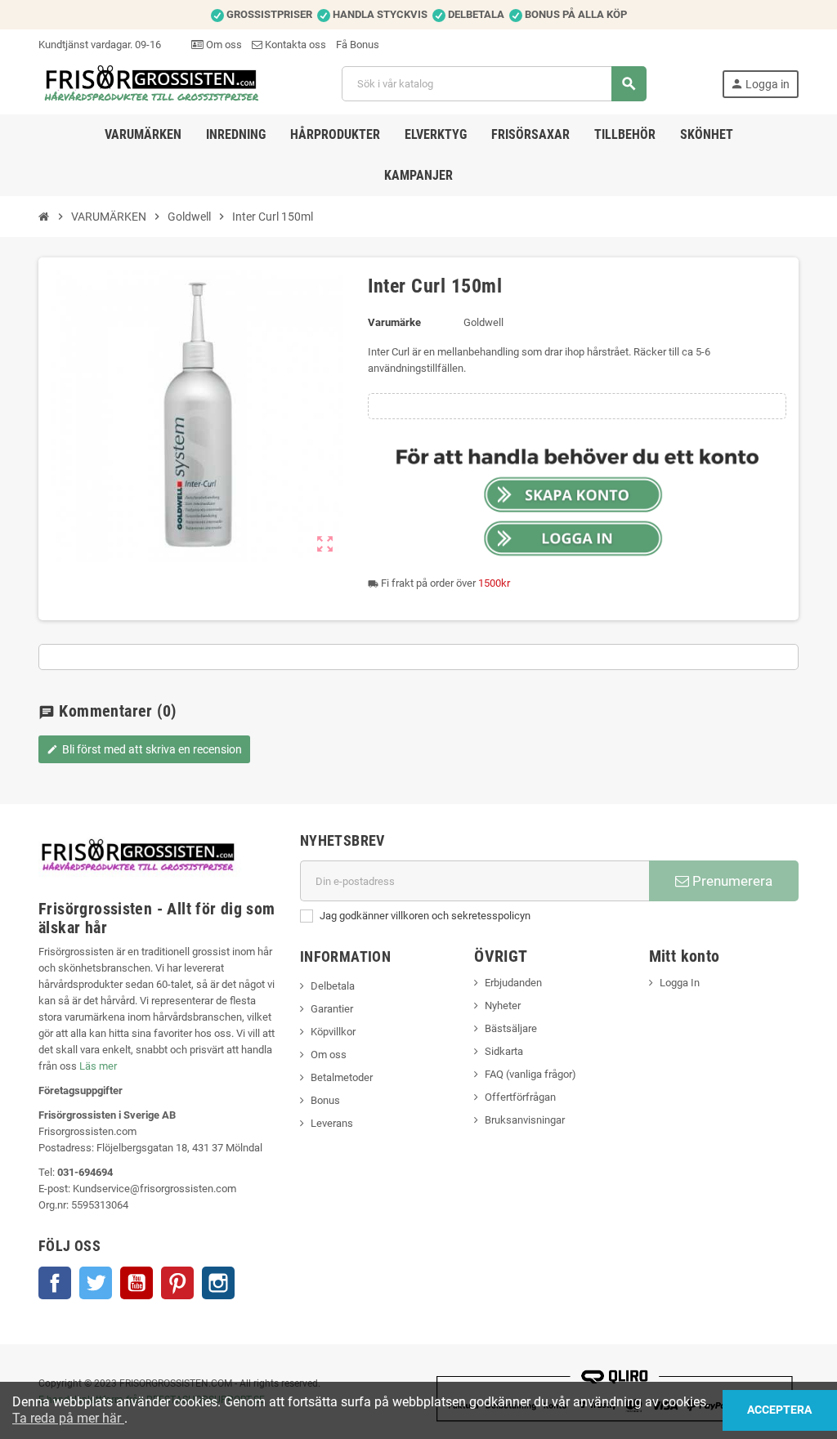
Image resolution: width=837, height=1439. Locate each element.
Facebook (54, 1283)
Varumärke (394, 322)
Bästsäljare (511, 1028)
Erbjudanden (513, 982)
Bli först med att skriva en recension (144, 749)
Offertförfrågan (520, 1097)
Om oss (223, 44)
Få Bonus (357, 44)
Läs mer (98, 1066)
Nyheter (503, 1005)
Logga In (680, 982)
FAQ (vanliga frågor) (530, 1074)
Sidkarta (504, 1051)
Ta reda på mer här (68, 1418)
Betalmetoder (342, 1077)
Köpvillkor (333, 1032)
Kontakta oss (294, 44)
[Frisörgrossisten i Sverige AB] (152, 83)
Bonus (325, 1100)
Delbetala (333, 986)
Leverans (332, 1123)
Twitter (95, 1283)
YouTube (136, 1283)
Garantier (332, 1009)
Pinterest (177, 1283)
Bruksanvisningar (525, 1120)
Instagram (218, 1283)
